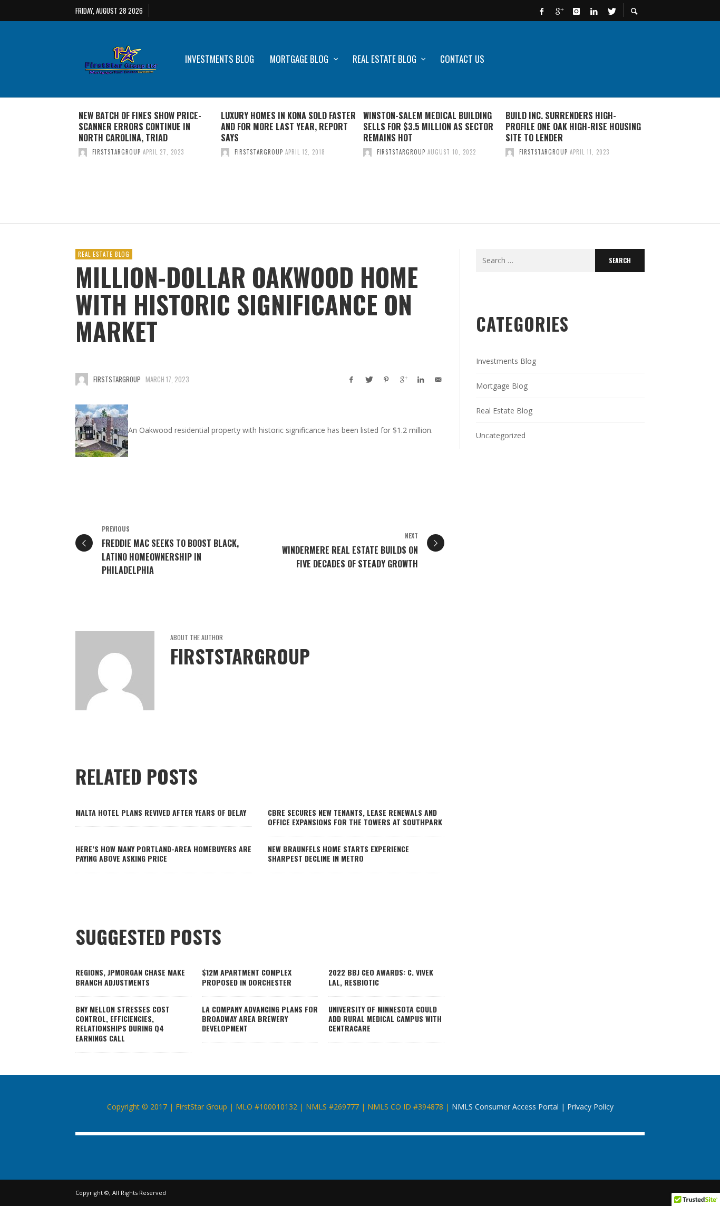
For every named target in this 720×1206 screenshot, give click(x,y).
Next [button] (652, 164)
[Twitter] (611, 10)
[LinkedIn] (593, 10)
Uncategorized (501, 435)
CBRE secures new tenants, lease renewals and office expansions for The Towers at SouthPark (355, 817)
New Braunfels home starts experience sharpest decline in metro (338, 853)
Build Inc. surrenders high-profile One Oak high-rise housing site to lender (573, 126)
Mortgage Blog (502, 386)
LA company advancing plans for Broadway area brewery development (260, 1019)
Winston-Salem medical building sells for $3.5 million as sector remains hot (428, 126)
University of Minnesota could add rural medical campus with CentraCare (385, 1019)
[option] (146, 160)
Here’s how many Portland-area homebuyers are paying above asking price (163, 853)
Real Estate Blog (104, 254)
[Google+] (559, 10)
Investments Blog (506, 361)
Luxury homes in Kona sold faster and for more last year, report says (288, 126)
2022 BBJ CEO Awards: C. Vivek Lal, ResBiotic (380, 977)
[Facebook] (541, 10)
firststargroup (116, 152)
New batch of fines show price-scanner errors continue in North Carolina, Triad (140, 126)
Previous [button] (67, 164)
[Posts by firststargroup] (83, 152)
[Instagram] (576, 10)
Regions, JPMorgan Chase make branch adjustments (130, 977)
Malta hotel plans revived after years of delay (160, 812)
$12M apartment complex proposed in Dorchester (246, 977)
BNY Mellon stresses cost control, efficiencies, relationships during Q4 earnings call (122, 1024)
